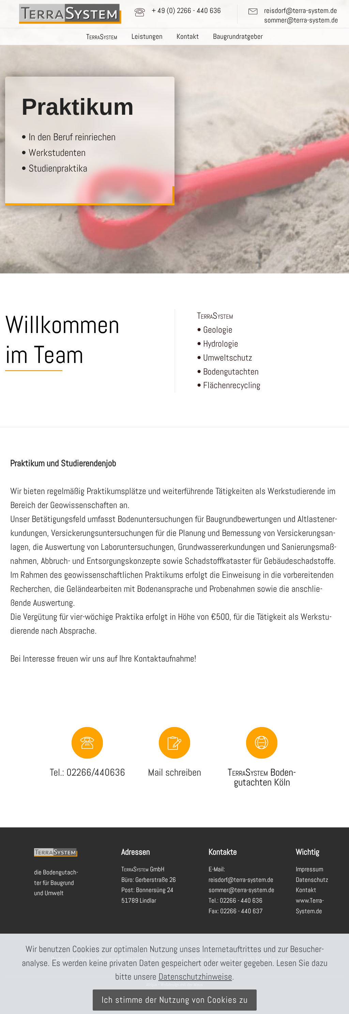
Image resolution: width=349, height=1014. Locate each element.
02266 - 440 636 (241, 900)
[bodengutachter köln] (87, 747)
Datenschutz (312, 879)
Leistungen (147, 36)
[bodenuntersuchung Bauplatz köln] (174, 747)
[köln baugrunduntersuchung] (70, 14)
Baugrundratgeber (238, 36)
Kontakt (188, 36)
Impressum (309, 869)
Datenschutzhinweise (195, 976)
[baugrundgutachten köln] (261, 747)
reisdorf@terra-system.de (300, 10)
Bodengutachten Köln (265, 777)
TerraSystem (248, 772)
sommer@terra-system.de (301, 20)
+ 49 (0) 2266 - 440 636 (186, 10)
